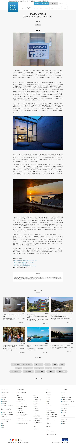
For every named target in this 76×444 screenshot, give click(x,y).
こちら (42, 1)
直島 (47, 364)
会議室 (48, 418)
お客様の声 (51, 371)
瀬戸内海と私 (4, 416)
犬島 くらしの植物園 (38, 420)
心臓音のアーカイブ (38, 399)
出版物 (3, 423)
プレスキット (64, 412)
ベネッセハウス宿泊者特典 (51, 412)
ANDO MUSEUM (21, 412)
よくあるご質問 (54, 3)
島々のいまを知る (5, 421)
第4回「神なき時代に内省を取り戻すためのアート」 (25, 265)
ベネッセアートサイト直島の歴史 (7, 414)
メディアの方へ (64, 408)
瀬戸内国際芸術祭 (61, 371)
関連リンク (10, 442)
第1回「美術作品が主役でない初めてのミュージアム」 (25, 260)
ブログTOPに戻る (38, 378)
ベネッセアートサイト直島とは (7, 412)
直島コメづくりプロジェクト (51, 434)
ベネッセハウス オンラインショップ (68, 401)
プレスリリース (64, 410)
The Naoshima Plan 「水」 (23, 423)
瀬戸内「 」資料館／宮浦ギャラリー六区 (25, 421)
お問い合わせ (64, 421)
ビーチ (48, 403)
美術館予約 (4, 397)
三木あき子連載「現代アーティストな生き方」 (21, 364)
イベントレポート (28, 371)
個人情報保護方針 (25, 442)
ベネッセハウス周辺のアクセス (52, 416)
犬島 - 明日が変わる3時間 (66, 399)
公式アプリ (4, 403)
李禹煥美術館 (20, 408)
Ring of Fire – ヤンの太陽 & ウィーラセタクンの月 (22, 415)
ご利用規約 (19, 442)
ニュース (63, 392)
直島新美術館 (20, 397)
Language (60, 3)
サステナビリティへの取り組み (52, 414)
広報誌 (3, 425)
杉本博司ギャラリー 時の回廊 (22, 406)
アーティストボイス (15, 371)
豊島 (55, 364)
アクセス (3, 399)
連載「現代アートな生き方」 (66, 397)
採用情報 (63, 423)
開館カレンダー (4, 401)
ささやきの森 (37, 410)
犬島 (62, 364)
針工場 (36, 406)
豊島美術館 (36, 397)
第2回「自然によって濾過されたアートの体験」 (24, 262)
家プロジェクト (20, 410)
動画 (3, 427)
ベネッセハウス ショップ (51, 410)
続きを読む (21, 322)
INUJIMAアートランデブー (39, 423)
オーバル (48, 399)
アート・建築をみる (22, 392)
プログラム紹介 (40, 371)
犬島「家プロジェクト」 (38, 418)
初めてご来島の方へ (5, 392)
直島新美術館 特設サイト (22, 399)
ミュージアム (49, 397)
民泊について (49, 423)
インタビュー (38, 364)
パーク (48, 401)
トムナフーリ (37, 408)
